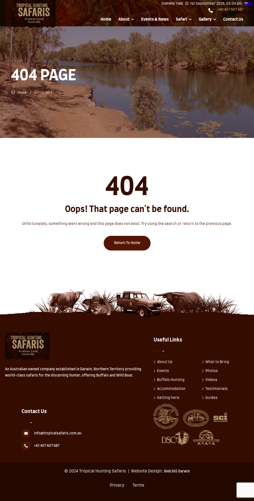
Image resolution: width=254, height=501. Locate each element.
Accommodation (171, 389)
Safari (181, 19)
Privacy (117, 485)
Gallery (205, 19)
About (123, 19)
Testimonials (216, 389)
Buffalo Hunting (171, 380)
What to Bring (217, 362)
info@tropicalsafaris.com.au (57, 433)
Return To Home (127, 243)
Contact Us (233, 19)
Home (105, 19)
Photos (211, 371)
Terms (138, 485)
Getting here (168, 398)
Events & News (155, 19)
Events (163, 371)
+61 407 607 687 (230, 9)
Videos (211, 380)
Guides (211, 398)
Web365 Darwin (177, 471)
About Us (164, 362)
